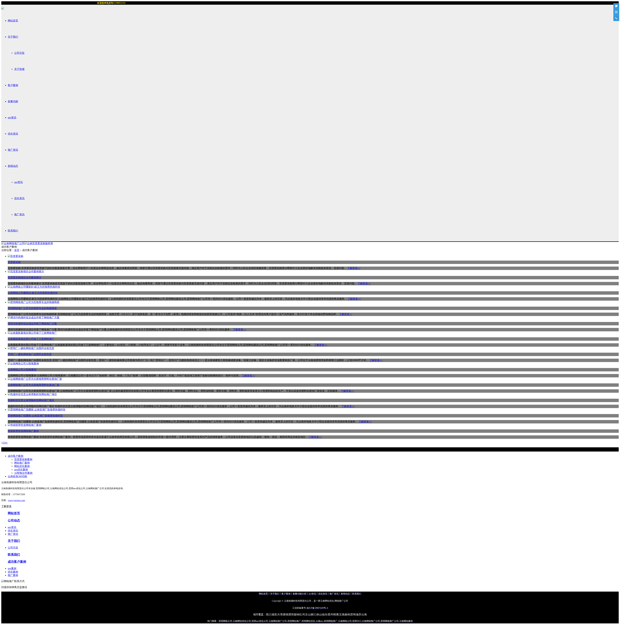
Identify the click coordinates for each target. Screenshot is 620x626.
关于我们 (13, 36)
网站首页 (13, 20)
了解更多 (6, 506)
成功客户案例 (15, 456)
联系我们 (13, 230)
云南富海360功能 (17, 476)
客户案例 (13, 85)
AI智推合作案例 (23, 473)
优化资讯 (13, 133)
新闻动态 (13, 166)
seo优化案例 (21, 469)
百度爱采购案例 (23, 459)
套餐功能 (13, 101)
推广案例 (13, 575)
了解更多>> (354, 268)
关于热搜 (19, 69)
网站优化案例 (22, 466)
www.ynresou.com (16, 500)
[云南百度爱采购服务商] (39, 243)
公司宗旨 (19, 53)
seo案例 (12, 568)
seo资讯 (12, 117)
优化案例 (13, 571)
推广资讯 (13, 149)
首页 (16, 250)
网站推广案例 (22, 462)
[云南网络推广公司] (13, 243)
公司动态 (14, 520)
